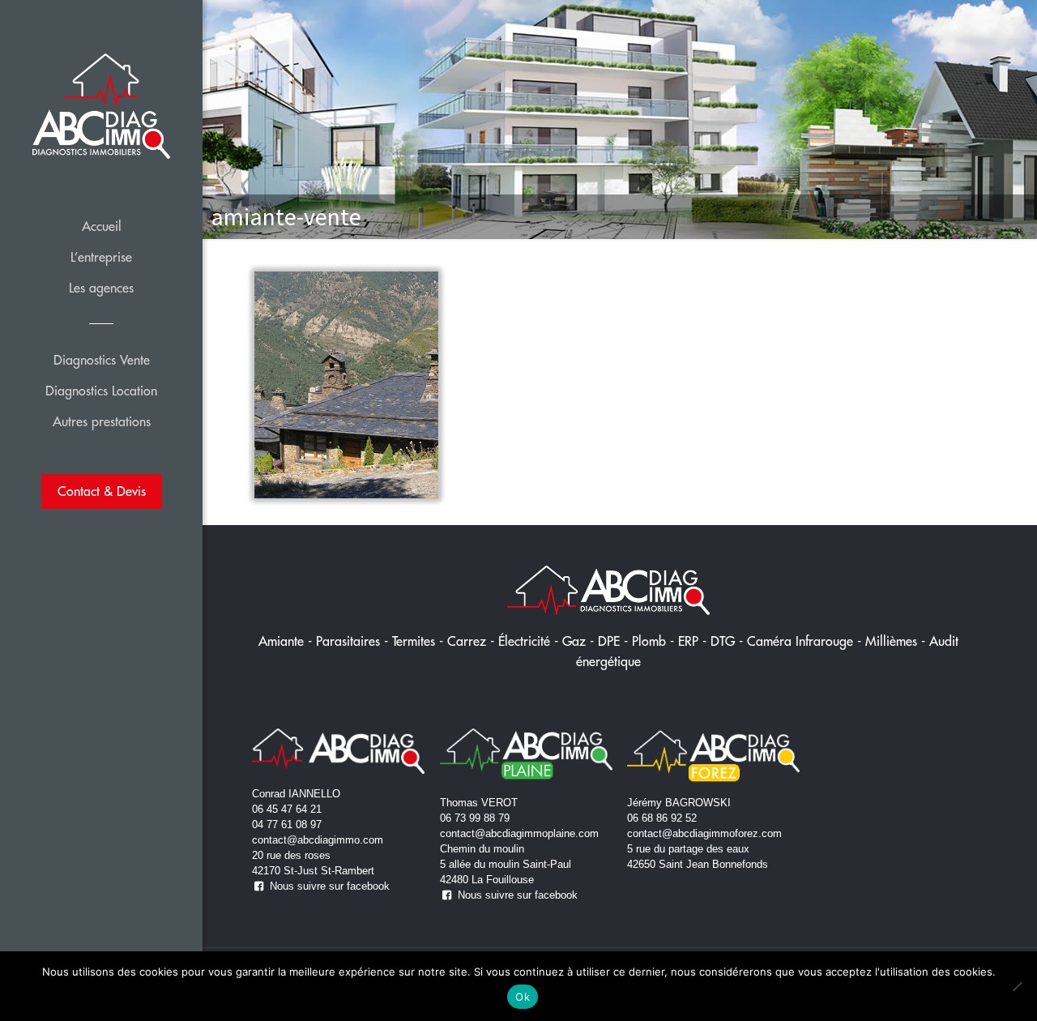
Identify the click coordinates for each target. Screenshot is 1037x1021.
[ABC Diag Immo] (101, 105)
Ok (522, 996)
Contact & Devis (102, 491)
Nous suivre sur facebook (328, 886)
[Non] (1017, 986)
